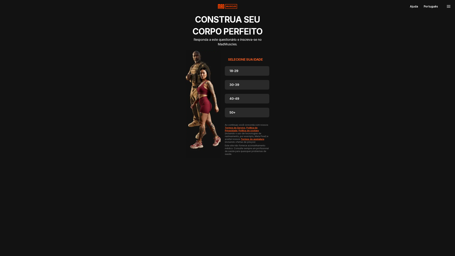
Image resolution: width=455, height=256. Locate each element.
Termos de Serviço (235, 127)
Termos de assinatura (252, 139)
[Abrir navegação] (448, 6)
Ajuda (414, 6)
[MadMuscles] (227, 6)
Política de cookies (249, 130)
